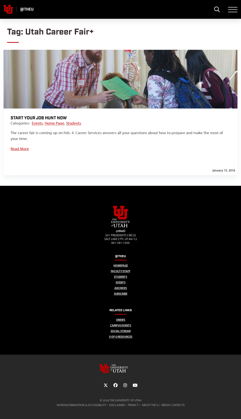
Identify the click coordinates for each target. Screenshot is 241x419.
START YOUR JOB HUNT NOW (39, 118)
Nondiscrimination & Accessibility (81, 405)
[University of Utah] (120, 368)
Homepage (120, 265)
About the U (150, 405)
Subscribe (120, 293)
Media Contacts (173, 405)
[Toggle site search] (217, 9)
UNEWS (120, 320)
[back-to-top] (235, 409)
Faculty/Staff (120, 271)
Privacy (133, 405)
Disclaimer (117, 405)
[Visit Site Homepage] (120, 226)
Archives (120, 288)
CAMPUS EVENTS (120, 325)
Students (73, 123)
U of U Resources (120, 336)
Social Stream (121, 331)
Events (37, 123)
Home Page (54, 123)
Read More (20, 148)
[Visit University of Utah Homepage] (8, 9)
